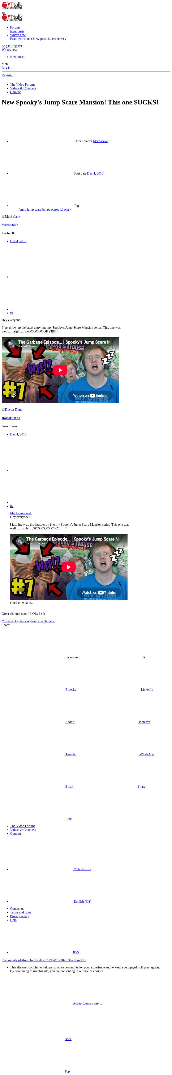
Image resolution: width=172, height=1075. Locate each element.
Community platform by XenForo (44, 960)
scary (67, 209)
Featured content (21, 38)
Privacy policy (19, 916)
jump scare (34, 209)
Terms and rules (20, 912)
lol (62, 209)
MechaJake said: (21, 513)
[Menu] (3, 13)
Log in (6, 67)
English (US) (82, 901)
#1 (11, 313)
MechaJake (100, 141)
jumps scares (51, 209)
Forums (15, 27)
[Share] (41, 277)
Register (7, 75)
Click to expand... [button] (22, 603)
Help (13, 920)
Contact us (17, 908)
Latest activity (57, 38)
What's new (18, 35)
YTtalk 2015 (82, 869)
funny (22, 209)
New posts (17, 31)
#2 (11, 506)
